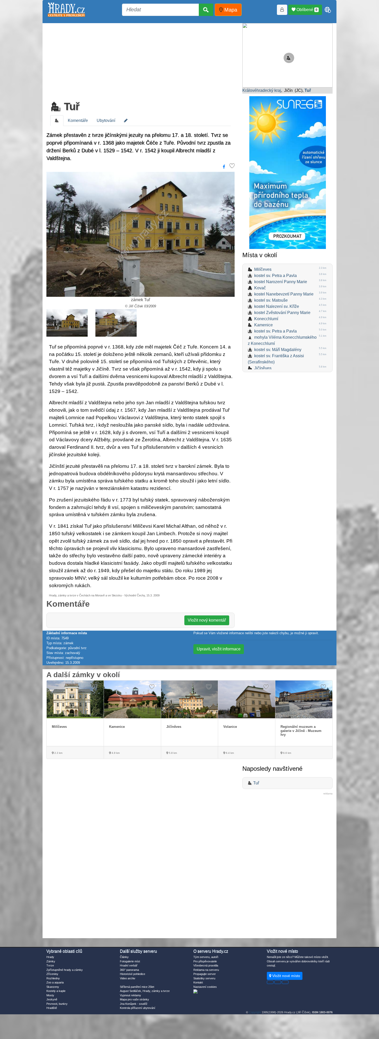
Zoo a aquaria (55, 982)
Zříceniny (52, 973)
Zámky (50, 961)
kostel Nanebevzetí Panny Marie (284, 294)
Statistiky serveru (204, 978)
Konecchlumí (266, 319)
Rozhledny (53, 978)
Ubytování (106, 120)
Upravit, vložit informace (219, 649)
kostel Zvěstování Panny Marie (282, 312)
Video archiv (127, 978)
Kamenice (263, 325)
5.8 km (172, 752)
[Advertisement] (140, 60)
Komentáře (78, 120)
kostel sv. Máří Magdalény (277, 349)
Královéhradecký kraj (261, 90)
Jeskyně (51, 999)
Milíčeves (262, 269)
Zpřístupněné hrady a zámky (64, 969)
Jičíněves (262, 368)
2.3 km (58, 752)
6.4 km (229, 752)
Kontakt (198, 982)
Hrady (50, 957)
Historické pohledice (132, 973)
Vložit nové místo (285, 976)
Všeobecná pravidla (205, 965)
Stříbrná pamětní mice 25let (137, 986)
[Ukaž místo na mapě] (287, 55)
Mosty (50, 995)
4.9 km (115, 752)
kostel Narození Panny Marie (280, 282)
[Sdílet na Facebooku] (223, 167)
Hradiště (51, 1007)
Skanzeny (52, 986)
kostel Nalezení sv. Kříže (276, 306)
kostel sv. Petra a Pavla (275, 275)
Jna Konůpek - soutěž (133, 1003)
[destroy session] (285, 982)
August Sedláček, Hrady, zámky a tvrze (145, 990)
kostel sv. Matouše (271, 300)
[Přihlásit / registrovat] (282, 10)
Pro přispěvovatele (205, 961)
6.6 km (286, 752)
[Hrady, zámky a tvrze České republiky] (66, 9)
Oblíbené (306, 9)
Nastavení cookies (205, 986)
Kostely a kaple (55, 990)
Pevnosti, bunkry (57, 1003)
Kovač (260, 288)
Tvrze (50, 965)
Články (124, 957)
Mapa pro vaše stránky (134, 999)
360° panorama (129, 969)
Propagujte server (204, 973)
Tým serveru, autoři (205, 957)
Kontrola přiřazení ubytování (137, 1007)
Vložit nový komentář (207, 620)
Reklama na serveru (206, 969)
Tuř (70, 106)
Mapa (230, 10)
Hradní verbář (128, 965)
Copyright (255, 1012)
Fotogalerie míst (130, 961)
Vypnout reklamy (130, 995)
